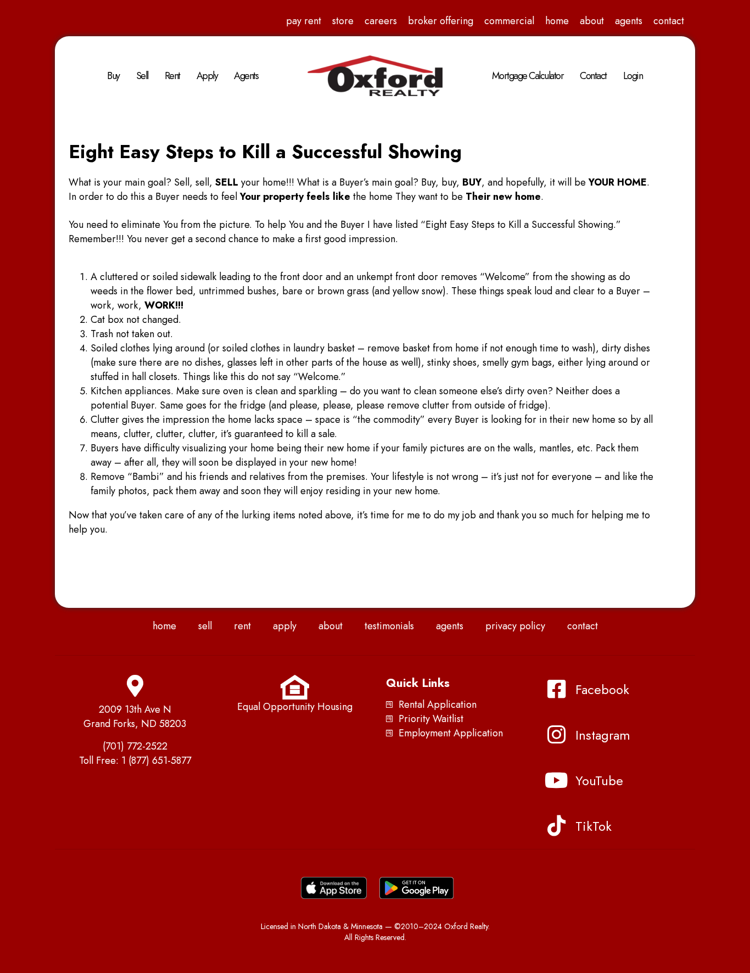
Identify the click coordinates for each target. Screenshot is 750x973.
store (343, 21)
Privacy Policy (515, 626)
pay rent (303, 21)
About (592, 21)
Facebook (602, 689)
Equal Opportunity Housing (294, 707)
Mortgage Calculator (528, 76)
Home (557, 21)
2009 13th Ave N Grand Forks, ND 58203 (134, 716)
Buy (113, 76)
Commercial (509, 21)
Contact (668, 21)
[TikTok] (556, 825)
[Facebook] (556, 689)
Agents (628, 21)
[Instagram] (556, 734)
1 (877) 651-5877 (156, 760)
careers (381, 21)
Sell (142, 76)
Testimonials (389, 626)
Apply (207, 76)
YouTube (599, 780)
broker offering (440, 21)
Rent (172, 76)
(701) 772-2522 (135, 746)
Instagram (602, 735)
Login (633, 76)
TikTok (593, 826)
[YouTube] (556, 780)
